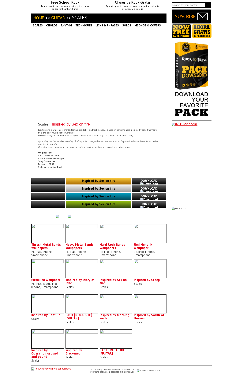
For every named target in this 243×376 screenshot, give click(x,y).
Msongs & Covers (148, 25)
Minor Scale (65, 30)
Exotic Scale (81, 35)
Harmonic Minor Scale (50, 35)
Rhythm (66, 25)
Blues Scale (134, 30)
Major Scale (42, 30)
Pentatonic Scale (107, 30)
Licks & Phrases (107, 25)
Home (38, 18)
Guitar (58, 18)
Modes (84, 30)
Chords (52, 25)
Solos (126, 25)
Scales (38, 25)
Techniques (83, 25)
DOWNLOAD (149, 181)
